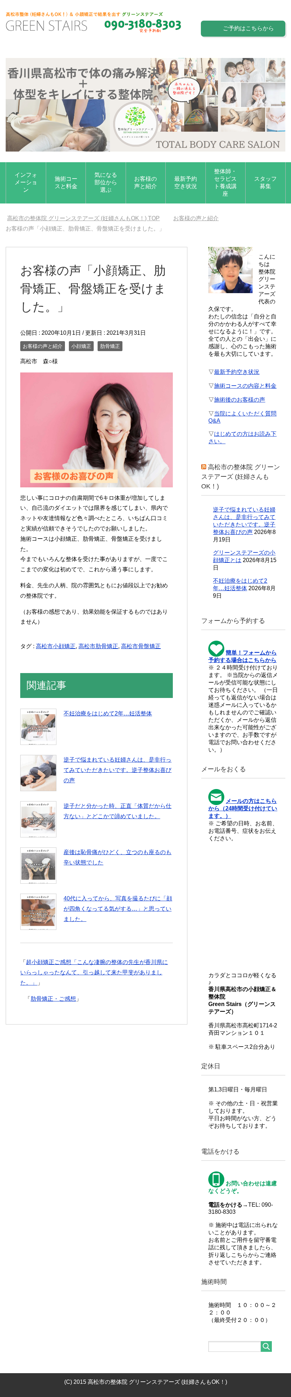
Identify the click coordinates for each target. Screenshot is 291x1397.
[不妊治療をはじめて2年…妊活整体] (38, 727)
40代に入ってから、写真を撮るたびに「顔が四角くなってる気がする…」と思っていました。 (118, 908)
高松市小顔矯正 (56, 646)
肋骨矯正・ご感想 (53, 999)
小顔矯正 (81, 346)
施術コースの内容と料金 (245, 386)
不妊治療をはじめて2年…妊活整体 (108, 713)
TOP (83, 218)
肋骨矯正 (110, 346)
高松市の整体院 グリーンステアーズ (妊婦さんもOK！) (240, 477)
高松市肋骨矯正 (98, 646)
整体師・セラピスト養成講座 (225, 182)
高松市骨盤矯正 (141, 646)
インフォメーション (26, 182)
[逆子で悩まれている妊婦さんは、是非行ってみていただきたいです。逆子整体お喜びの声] (38, 773)
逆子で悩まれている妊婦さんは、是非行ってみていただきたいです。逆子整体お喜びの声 (117, 770)
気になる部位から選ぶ (105, 182)
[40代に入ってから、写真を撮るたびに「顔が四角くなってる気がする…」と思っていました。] (38, 912)
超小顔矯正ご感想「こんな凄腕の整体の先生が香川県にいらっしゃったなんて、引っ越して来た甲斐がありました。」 (94, 972)
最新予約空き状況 (185, 182)
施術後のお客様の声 (239, 400)
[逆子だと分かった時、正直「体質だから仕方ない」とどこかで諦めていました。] (38, 819)
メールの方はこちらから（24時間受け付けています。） (242, 808)
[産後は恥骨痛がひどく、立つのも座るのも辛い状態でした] (38, 865)
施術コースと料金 (66, 182)
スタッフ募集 (265, 182)
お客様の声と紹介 (145, 182)
